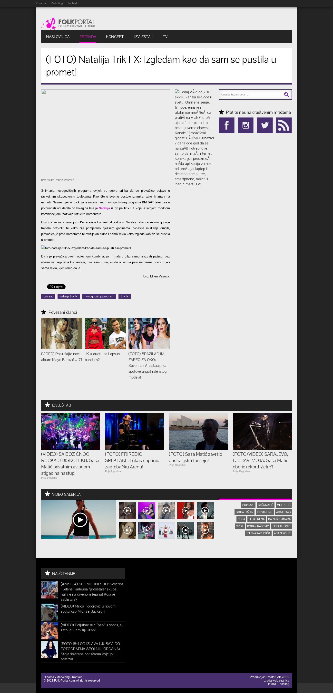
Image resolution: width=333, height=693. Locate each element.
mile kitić (284, 504)
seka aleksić (282, 526)
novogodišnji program (99, 296)
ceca (241, 519)
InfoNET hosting (278, 684)
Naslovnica (58, 36)
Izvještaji (143, 36)
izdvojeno (265, 512)
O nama (41, 3)
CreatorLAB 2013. (277, 677)
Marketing (57, 3)
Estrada (87, 36)
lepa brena (256, 519)
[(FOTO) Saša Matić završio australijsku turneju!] (198, 448)
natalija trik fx (68, 296)
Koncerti (115, 36)
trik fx (124, 296)
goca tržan (244, 512)
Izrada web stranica (276, 680)
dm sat (48, 296)
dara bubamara (279, 519)
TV (165, 36)
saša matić (265, 504)
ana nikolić (282, 533)
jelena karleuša (258, 533)
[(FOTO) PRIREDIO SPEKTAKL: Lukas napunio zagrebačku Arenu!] (134, 448)
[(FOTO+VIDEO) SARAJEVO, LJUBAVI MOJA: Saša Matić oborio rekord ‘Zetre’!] (262, 448)
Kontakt (72, 3)
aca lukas (283, 512)
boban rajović (258, 526)
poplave (248, 504)
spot (240, 526)
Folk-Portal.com (64, 680)
